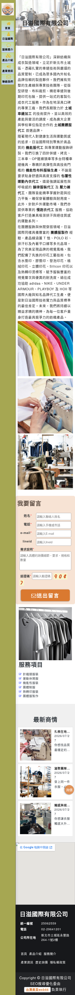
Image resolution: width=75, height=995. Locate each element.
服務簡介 (50, 954)
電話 (27, 524)
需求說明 (26, 549)
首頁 (24, 954)
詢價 (69, 790)
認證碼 (25, 576)
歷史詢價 (41, 962)
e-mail (25, 532)
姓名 (27, 515)
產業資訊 (27, 962)
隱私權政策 (58, 962)
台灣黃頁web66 (37, 989)
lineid (27, 541)
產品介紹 (35, 954)
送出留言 (48, 595)
